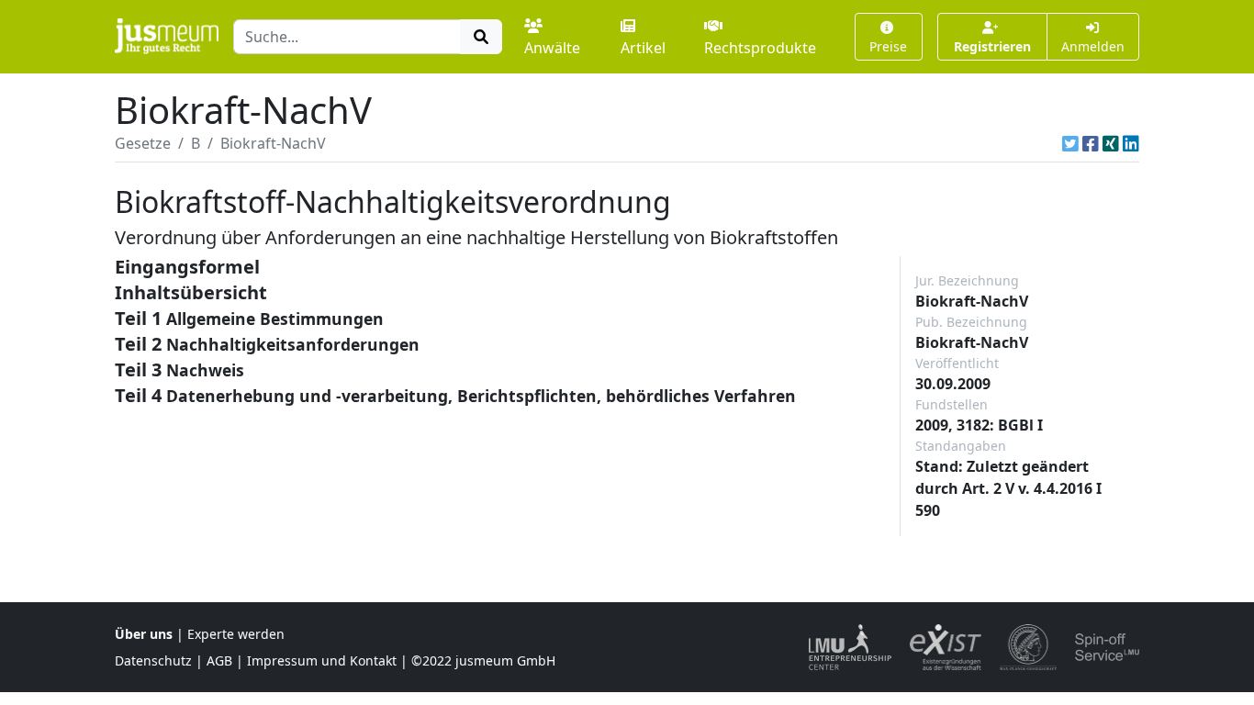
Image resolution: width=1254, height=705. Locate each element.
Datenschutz (153, 660)
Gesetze (143, 143)
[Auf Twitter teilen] (1070, 143)
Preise (888, 46)
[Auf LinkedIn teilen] (1131, 143)
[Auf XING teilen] (1111, 143)
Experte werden (236, 634)
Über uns (144, 634)
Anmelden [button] (1093, 46)
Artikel (643, 48)
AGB (219, 660)
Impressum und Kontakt (322, 660)
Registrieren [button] (992, 46)
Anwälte (552, 48)
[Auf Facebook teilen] (1090, 143)
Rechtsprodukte (760, 48)
